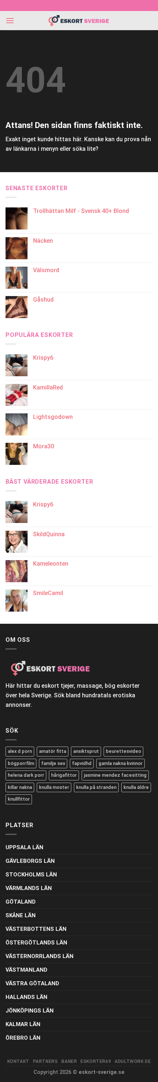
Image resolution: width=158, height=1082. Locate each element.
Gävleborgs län (30, 861)
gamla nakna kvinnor (120, 763)
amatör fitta (52, 751)
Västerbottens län (36, 929)
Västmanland (26, 970)
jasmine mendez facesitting (115, 775)
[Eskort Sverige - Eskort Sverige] (79, 20)
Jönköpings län (30, 1010)
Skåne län (21, 915)
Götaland (21, 901)
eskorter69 (95, 1061)
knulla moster (54, 787)
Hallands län (26, 997)
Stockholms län (31, 874)
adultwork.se (133, 1061)
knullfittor (19, 799)
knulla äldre (136, 787)
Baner (69, 1061)
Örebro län (23, 1038)
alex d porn (20, 751)
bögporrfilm (21, 763)
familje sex (53, 763)
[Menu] (10, 20)
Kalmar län (23, 1024)
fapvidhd (81, 763)
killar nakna (20, 787)
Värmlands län (29, 888)
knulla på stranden (96, 787)
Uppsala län (24, 847)
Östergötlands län (36, 942)
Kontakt (18, 1061)
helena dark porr (26, 775)
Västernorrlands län (39, 956)
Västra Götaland (32, 983)
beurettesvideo (123, 751)
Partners (45, 1061)
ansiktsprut (86, 751)
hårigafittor (64, 775)
